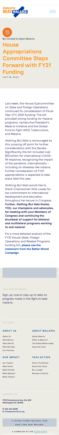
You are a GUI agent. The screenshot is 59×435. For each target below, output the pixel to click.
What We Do (8, 343)
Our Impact (8, 363)
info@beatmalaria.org (14, 411)
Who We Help (9, 347)
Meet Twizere (9, 377)
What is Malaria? (40, 340)
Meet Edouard (9, 373)
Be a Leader (37, 370)
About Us (7, 336)
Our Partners (8, 350)
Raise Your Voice (39, 366)
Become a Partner (40, 373)
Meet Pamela (8, 370)
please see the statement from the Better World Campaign (27, 248)
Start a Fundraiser (40, 363)
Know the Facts (39, 347)
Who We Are (8, 340)
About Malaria (38, 336)
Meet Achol (8, 366)
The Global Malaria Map (43, 343)
